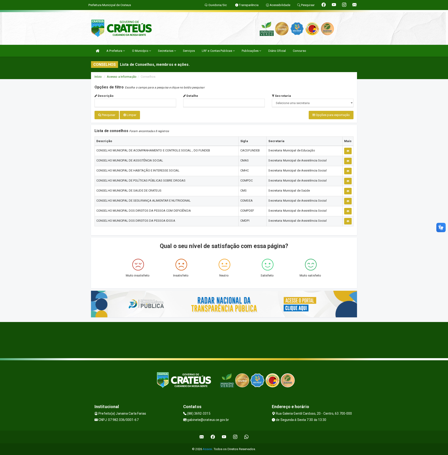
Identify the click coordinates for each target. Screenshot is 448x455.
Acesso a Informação (121, 76)
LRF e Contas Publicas (217, 50)
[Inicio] (97, 51)
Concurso (299, 50)
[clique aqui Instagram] (235, 437)
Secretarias (166, 50)
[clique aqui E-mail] (202, 437)
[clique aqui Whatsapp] (246, 437)
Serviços (189, 50)
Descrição (105, 96)
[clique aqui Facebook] (213, 437)
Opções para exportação (332, 115)
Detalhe (192, 96)
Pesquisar (108, 115)
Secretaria (282, 96)
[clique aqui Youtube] (224, 437)
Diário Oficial (277, 50)
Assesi (207, 449)
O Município (140, 50)
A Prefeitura (114, 50)
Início (98, 76)
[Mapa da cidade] (224, 339)
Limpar (131, 115)
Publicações (250, 50)
